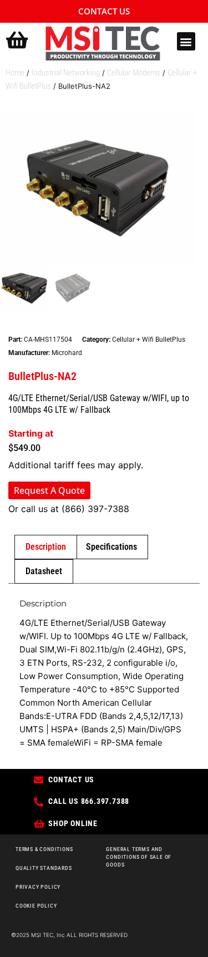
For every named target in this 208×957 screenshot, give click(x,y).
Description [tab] (46, 546)
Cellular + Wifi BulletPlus (148, 339)
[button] (186, 41)
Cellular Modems (133, 73)
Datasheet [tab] (44, 571)
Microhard (67, 353)
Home (15, 73)
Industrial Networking (66, 73)
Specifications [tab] (111, 546)
